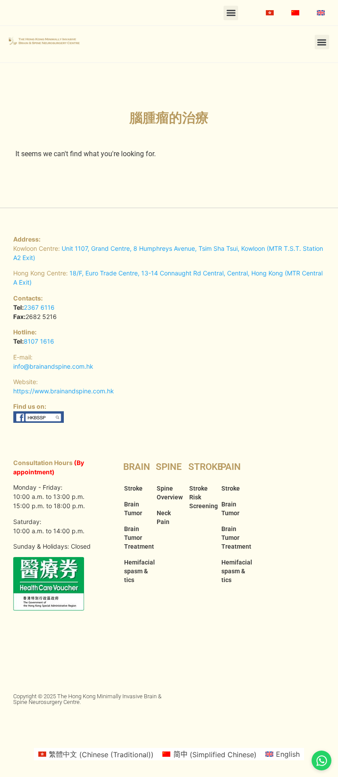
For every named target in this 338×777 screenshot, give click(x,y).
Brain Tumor (133, 509)
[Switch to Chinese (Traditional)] (270, 12)
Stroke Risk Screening (200, 497)
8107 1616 (39, 341)
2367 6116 (39, 307)
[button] (231, 13)
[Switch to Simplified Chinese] (295, 12)
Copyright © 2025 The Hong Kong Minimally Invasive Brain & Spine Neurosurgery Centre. (87, 699)
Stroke (133, 488)
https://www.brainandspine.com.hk (63, 391)
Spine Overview (168, 493)
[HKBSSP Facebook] (39, 420)
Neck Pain (164, 517)
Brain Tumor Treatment (135, 537)
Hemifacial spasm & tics (135, 571)
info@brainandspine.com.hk (53, 366)
